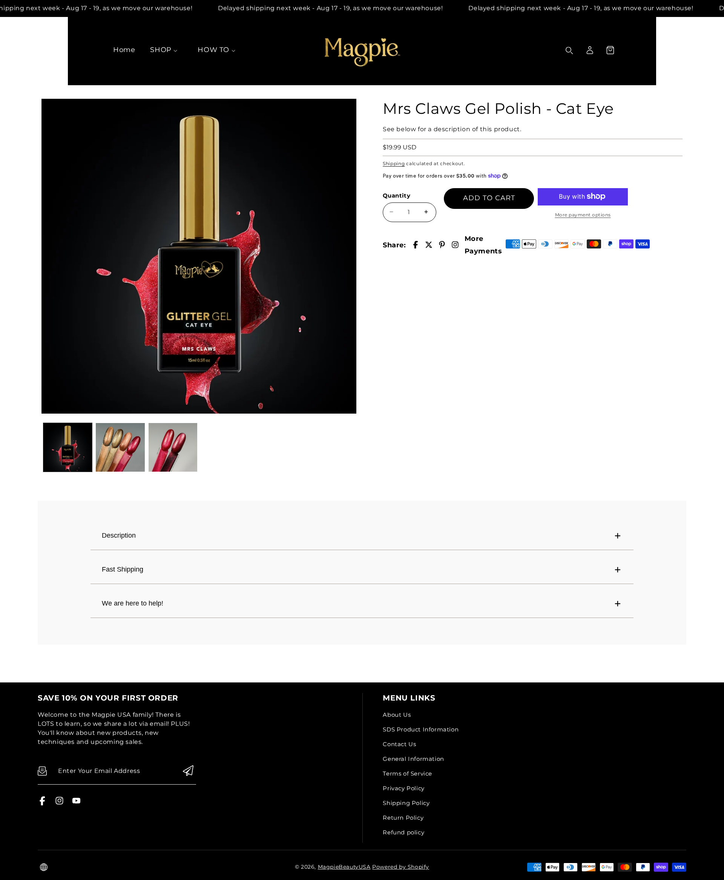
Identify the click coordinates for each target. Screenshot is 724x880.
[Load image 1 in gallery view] (67, 447)
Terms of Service (407, 773)
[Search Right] (569, 50)
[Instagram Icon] (59, 803)
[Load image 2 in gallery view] (120, 447)
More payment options (583, 214)
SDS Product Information (421, 729)
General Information (413, 758)
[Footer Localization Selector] (44, 867)
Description (119, 535)
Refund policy (403, 832)
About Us (397, 714)
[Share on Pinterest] (442, 244)
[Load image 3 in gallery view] (173, 447)
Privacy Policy (403, 788)
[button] (610, 50)
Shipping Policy (406, 802)
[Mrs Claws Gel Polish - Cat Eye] (198, 256)
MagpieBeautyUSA (344, 866)
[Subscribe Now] (188, 771)
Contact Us (399, 744)
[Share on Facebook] (415, 244)
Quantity (396, 195)
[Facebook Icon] (42, 803)
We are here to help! (132, 603)
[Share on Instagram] (455, 244)
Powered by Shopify (400, 866)
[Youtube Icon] (76, 803)
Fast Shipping (122, 569)
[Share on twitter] (429, 244)
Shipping (394, 163)
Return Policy (403, 817)
